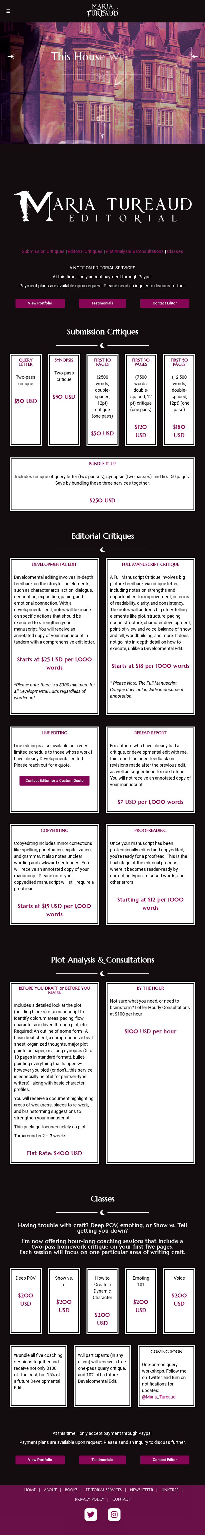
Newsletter (141, 1489)
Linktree (170, 1489)
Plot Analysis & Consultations (135, 251)
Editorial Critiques (85, 251)
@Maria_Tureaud (159, 1396)
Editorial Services (104, 1489)
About (50, 1489)
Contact (121, 1499)
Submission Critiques (43, 251)
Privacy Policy (89, 1499)
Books (71, 1489)
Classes (175, 251)
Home (30, 1489)
